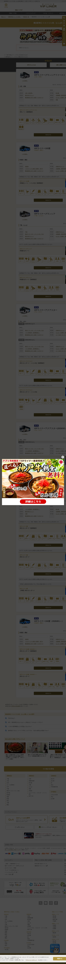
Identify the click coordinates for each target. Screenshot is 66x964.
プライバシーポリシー (31, 960)
